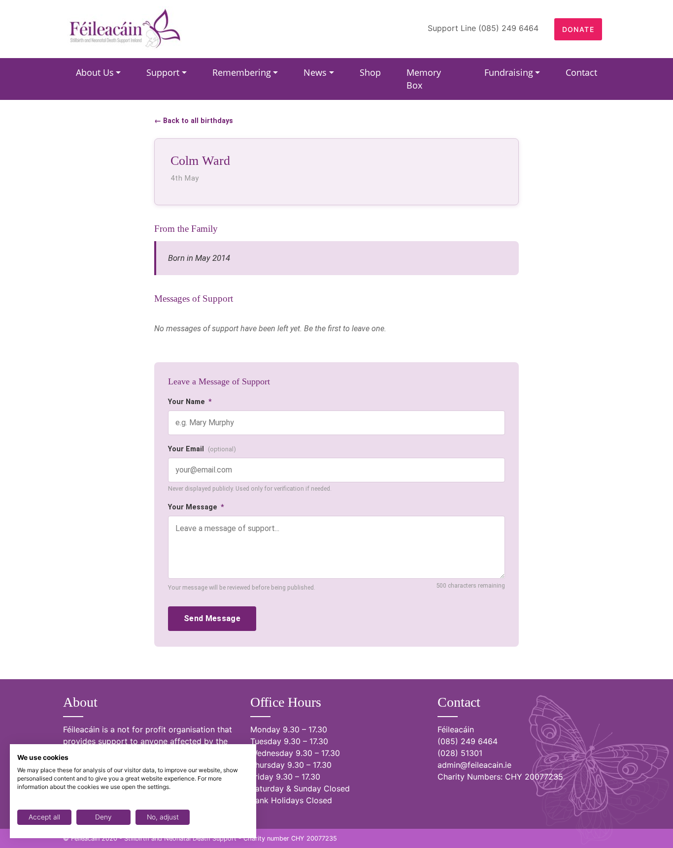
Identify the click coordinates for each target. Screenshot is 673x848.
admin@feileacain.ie (474, 765)
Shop (370, 72)
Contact (581, 72)
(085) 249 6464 (467, 741)
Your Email (202, 449)
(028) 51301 (459, 753)
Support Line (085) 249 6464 (483, 28)
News (315, 72)
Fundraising (508, 72)
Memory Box (423, 78)
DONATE (578, 29)
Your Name (190, 402)
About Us (95, 72)
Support (162, 72)
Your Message (196, 507)
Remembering (241, 72)
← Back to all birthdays (193, 121)
